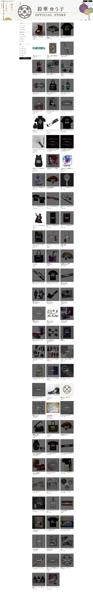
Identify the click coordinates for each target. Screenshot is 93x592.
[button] (25, 58)
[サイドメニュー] (1, 1)
